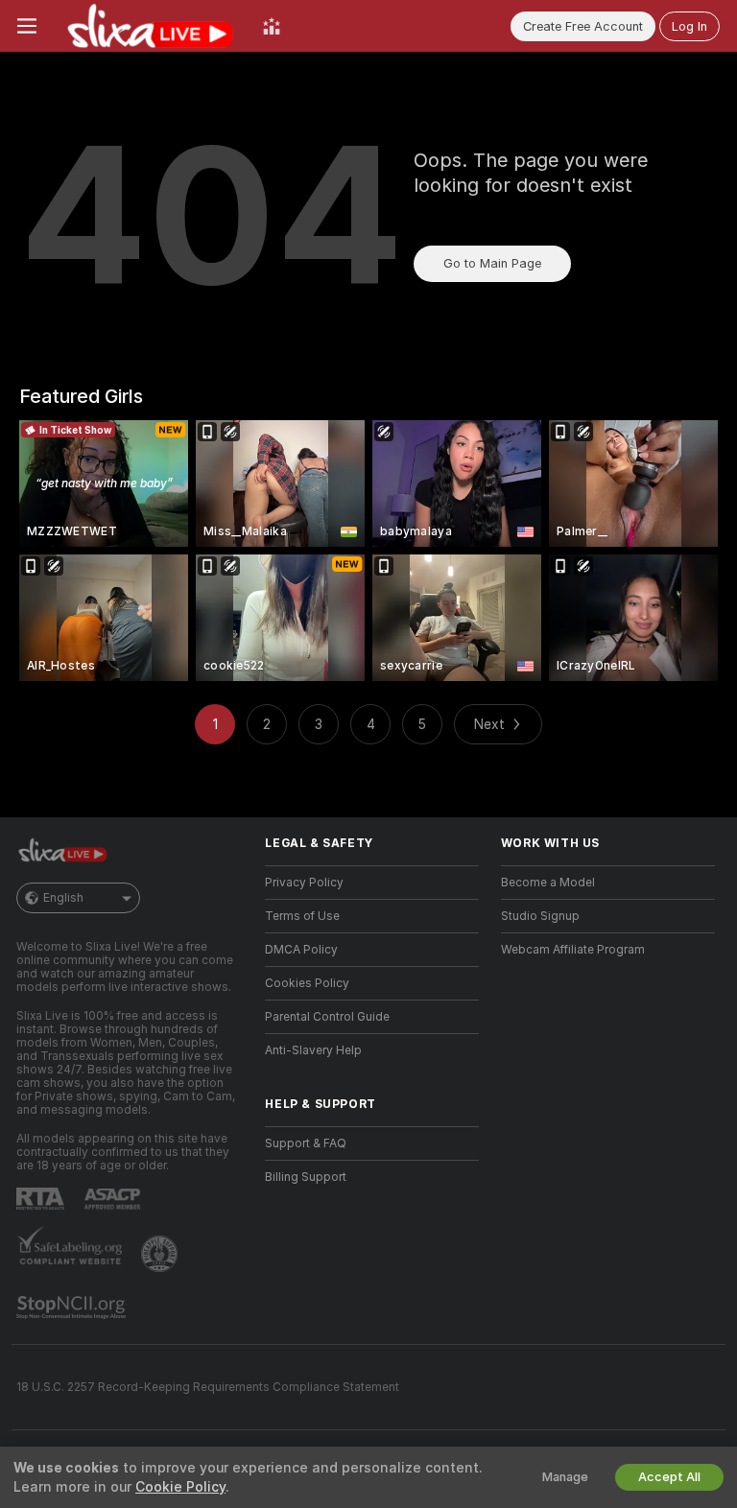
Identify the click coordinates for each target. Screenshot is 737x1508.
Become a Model (548, 882)
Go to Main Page (492, 263)
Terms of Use (302, 916)
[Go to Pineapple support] (161, 1254)
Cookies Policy (307, 983)
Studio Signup (540, 916)
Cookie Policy (180, 1487)
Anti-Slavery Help (313, 1050)
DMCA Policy (301, 949)
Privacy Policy (304, 882)
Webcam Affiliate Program (573, 949)
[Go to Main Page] (150, 26)
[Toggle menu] (27, 26)
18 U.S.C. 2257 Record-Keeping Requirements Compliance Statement (207, 1387)
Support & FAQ (305, 1143)
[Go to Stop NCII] (73, 1307)
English (63, 898)
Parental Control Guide (327, 1017)
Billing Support (305, 1177)
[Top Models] (271, 26)
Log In (689, 26)
